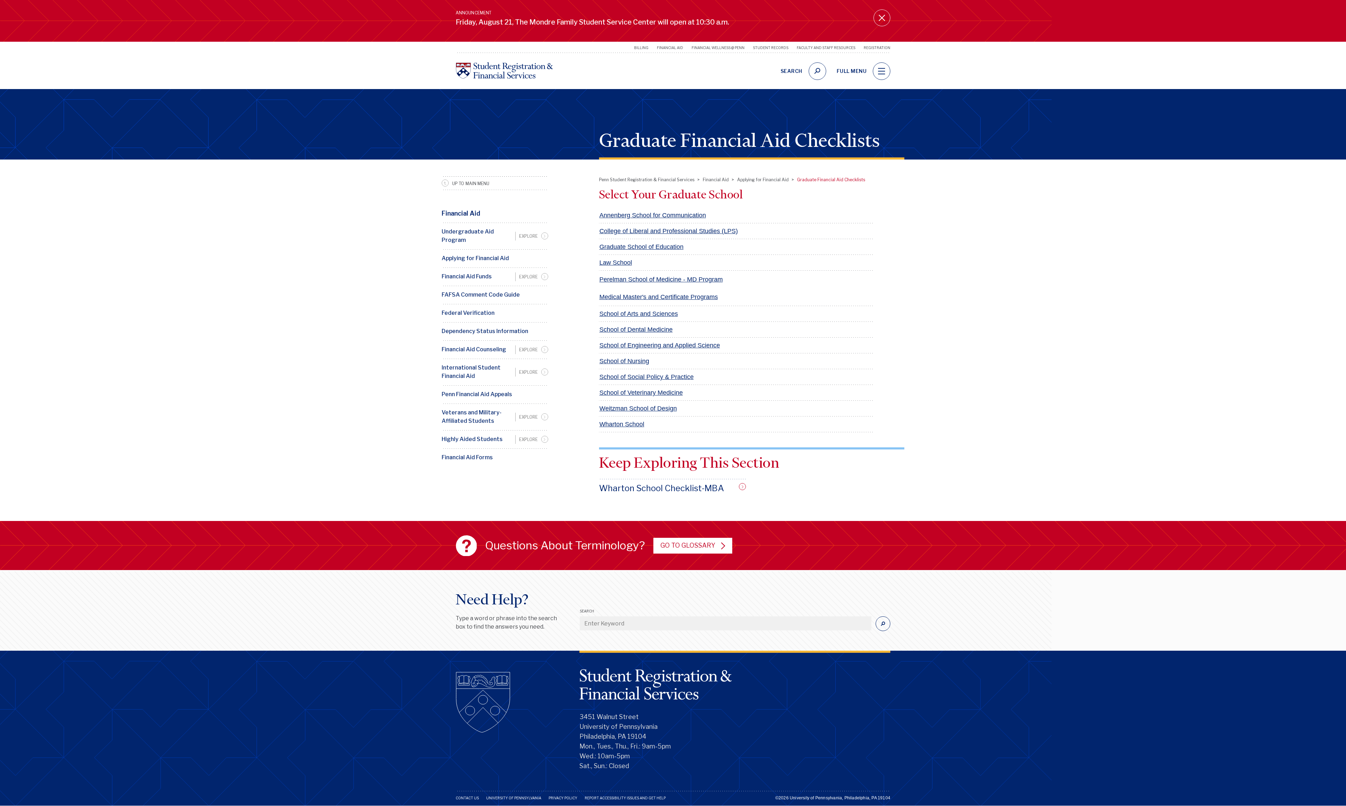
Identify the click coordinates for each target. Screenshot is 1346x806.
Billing (641, 48)
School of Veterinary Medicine (641, 392)
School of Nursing (624, 361)
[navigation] (881, 71)
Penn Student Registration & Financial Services (646, 179)
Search (587, 611)
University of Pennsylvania (513, 798)
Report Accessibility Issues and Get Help (625, 798)
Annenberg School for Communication (652, 215)
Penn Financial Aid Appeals (477, 394)
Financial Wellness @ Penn (718, 48)
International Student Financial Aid (471, 371)
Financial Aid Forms (467, 457)
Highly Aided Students (472, 439)
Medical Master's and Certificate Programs (658, 296)
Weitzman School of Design (638, 408)
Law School (615, 262)
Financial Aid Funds (467, 276)
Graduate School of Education (641, 246)
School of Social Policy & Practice (646, 376)
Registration (877, 48)
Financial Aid (670, 48)
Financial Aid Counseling (474, 349)
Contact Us (467, 798)
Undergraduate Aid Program (468, 235)
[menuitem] (495, 236)
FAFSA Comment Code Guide (481, 294)
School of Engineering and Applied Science (659, 345)
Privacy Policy (563, 798)
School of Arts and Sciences (638, 313)
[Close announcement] (881, 17)
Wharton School (621, 424)
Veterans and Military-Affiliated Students (472, 416)
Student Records (770, 48)
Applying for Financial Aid (475, 258)
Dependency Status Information (485, 331)
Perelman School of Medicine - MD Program (661, 279)
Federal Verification (468, 313)
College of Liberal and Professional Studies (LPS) (668, 231)
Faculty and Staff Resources (826, 48)
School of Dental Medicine (636, 329)
